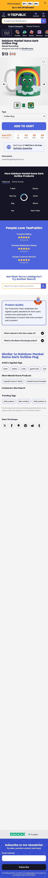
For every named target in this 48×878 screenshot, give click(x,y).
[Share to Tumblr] (39, 425)
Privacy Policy (30, 873)
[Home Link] (16, 14)
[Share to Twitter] (5, 425)
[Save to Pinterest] (25, 425)
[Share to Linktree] (19, 425)
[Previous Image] (4, 84)
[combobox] (21, 20)
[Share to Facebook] (12, 425)
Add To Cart (24, 126)
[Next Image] (43, 84)
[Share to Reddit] (32, 425)
